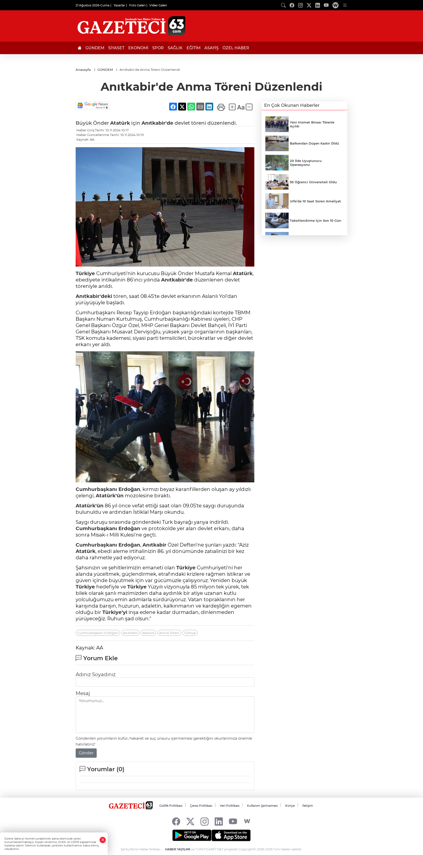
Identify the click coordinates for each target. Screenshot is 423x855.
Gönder (86, 753)
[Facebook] (176, 821)
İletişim (307, 805)
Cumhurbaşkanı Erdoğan (108, 489)
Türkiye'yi (114, 612)
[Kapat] (103, 839)
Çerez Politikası (201, 805)
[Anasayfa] (79, 48)
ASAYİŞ (211, 48)
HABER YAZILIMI (177, 849)
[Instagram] (204, 821)
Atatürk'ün (110, 496)
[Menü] (344, 5)
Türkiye (85, 273)
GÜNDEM (94, 48)
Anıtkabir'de (157, 123)
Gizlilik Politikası (170, 805)
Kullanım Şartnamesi (262, 805)
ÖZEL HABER (236, 48)
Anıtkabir (154, 545)
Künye (290, 805)
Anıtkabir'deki (94, 296)
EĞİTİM (193, 48)
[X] (190, 821)
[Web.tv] (335, 5)
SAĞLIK (175, 48)
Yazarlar (119, 5)
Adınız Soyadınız (96, 674)
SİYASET (116, 48)
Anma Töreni (169, 633)
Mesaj (83, 693)
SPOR (158, 48)
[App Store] (231, 835)
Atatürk (120, 123)
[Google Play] (192, 835)
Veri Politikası (229, 805)
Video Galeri (158, 5)
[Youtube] (232, 821)
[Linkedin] (218, 821)
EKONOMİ (138, 48)
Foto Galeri (137, 5)
